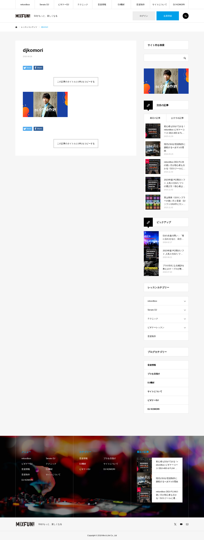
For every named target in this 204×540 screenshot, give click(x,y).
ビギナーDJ (63, 4)
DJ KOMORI (179, 4)
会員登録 (168, 16)
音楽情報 (102, 4)
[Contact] (187, 524)
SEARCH (186, 16)
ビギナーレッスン (156, 327)
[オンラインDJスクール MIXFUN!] (22, 16)
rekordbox (25, 4)
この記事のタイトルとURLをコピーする (76, 81)
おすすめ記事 (177, 118)
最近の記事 (155, 118)
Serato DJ (44, 4)
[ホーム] (16, 27)
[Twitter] (175, 524)
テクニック (83, 4)
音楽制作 (140, 4)
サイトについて (159, 4)
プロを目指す (154, 374)
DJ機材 (121, 4)
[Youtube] (181, 524)
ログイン (144, 16)
